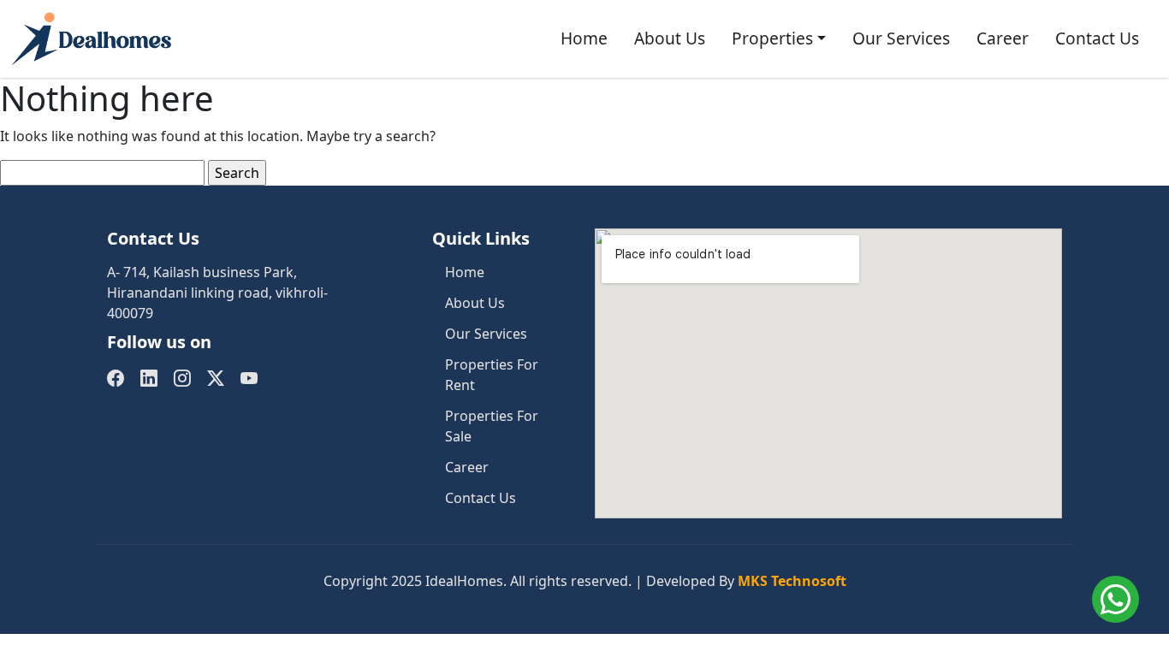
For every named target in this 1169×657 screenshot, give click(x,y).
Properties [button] (772, 38)
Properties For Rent (491, 374)
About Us (669, 38)
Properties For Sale (491, 426)
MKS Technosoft (792, 580)
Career (1002, 38)
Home (584, 38)
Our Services (901, 38)
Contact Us (1097, 38)
